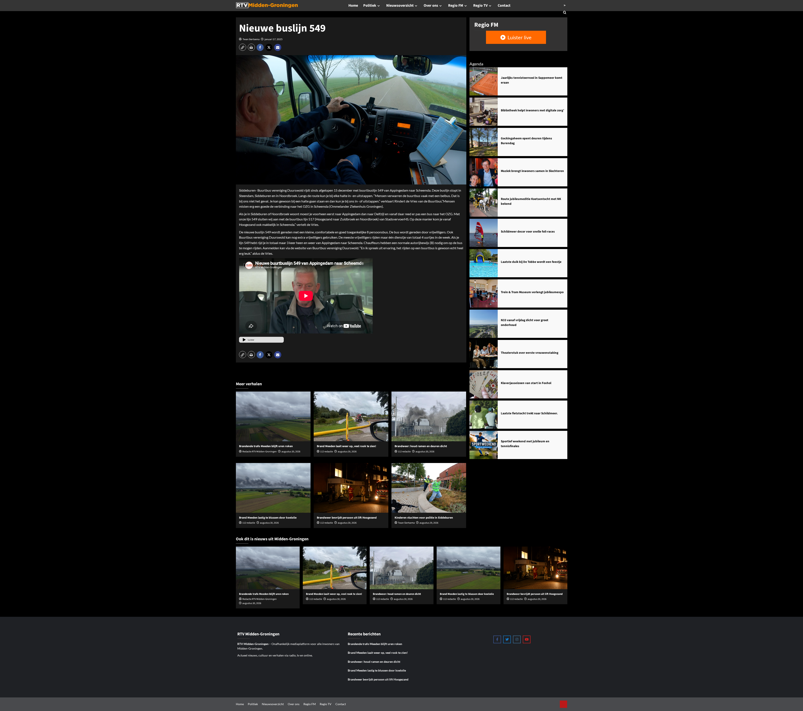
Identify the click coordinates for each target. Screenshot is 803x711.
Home (353, 5)
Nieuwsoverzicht (400, 5)
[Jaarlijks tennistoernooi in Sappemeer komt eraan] (483, 81)
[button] (242, 47)
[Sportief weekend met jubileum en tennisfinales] (483, 445)
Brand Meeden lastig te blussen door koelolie (268, 518)
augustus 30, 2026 (290, 451)
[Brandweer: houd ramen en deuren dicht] (428, 416)
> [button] (564, 5)
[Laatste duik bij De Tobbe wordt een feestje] (483, 263)
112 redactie (326, 451)
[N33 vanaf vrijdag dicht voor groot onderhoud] (483, 324)
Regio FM (455, 5)
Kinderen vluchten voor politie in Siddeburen (424, 518)
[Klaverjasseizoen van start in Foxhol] (483, 384)
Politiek (369, 5)
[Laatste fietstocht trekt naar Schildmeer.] (483, 415)
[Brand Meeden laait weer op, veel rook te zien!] (351, 416)
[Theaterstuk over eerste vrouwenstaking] (483, 354)
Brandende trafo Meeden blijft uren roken (266, 446)
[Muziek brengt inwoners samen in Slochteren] (483, 172)
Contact (504, 5)
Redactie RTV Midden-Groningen (259, 451)
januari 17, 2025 (274, 39)
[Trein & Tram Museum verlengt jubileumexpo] (483, 293)
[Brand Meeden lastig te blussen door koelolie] (273, 488)
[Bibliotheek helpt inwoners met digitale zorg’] (483, 112)
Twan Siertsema (251, 39)
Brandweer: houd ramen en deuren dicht (421, 446)
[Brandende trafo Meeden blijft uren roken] (273, 416)
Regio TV (480, 5)
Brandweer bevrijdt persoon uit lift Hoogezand (347, 518)
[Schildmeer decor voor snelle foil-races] (483, 233)
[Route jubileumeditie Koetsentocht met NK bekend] (483, 202)
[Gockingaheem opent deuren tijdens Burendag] (483, 142)
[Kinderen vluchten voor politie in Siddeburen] (428, 488)
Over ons (431, 5)
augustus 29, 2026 (428, 523)
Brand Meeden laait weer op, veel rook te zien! (346, 446)
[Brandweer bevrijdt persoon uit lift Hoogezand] (351, 488)
